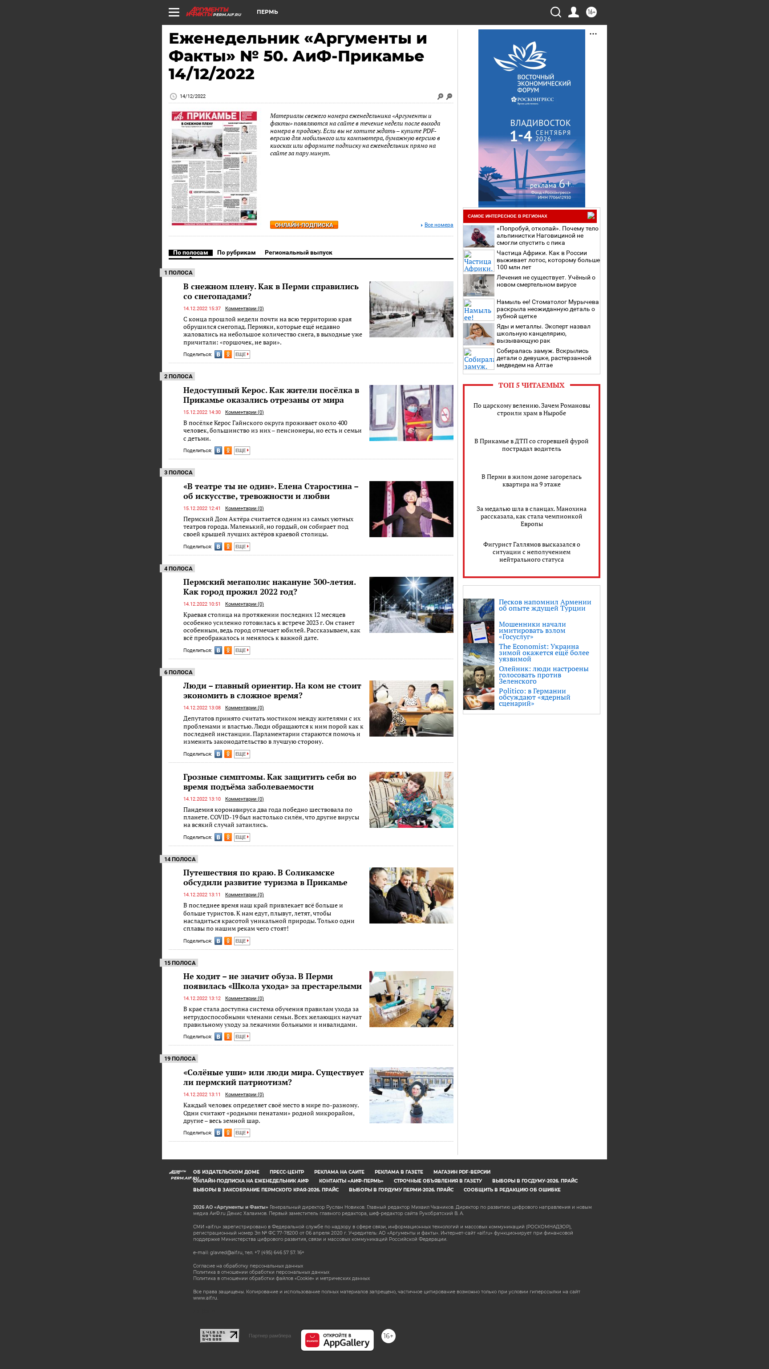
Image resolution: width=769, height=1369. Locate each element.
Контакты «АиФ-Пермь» (351, 1181)
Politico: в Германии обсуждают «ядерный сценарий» (535, 697)
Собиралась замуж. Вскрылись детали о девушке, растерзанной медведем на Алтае (544, 358)
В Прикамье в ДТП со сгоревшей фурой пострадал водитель (531, 444)
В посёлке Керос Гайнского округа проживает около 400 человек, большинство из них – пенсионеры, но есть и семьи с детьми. (272, 430)
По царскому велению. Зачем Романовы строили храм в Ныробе (532, 409)
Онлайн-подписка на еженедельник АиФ (251, 1181)
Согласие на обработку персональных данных (248, 1266)
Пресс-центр (287, 1172)
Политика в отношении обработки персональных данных (261, 1272)
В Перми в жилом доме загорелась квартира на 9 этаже (532, 480)
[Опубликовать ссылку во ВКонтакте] (218, 354)
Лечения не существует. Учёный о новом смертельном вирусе (546, 281)
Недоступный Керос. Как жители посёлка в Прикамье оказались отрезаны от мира (271, 395)
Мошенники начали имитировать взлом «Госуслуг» (532, 630)
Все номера (439, 225)
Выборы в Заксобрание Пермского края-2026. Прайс (266, 1190)
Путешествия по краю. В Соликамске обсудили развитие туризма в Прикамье (265, 877)
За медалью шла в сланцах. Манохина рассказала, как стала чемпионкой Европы (532, 516)
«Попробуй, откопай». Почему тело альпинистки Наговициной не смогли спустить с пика (548, 235)
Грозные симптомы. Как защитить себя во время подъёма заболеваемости (269, 781)
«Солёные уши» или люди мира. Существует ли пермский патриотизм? (273, 1077)
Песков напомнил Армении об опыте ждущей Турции (545, 605)
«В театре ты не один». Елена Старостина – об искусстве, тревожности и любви (270, 491)
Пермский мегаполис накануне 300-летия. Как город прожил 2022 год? (269, 586)
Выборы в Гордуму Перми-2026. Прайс (401, 1190)
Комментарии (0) (244, 309)
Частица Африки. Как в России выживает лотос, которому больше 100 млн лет (548, 260)
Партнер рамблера (270, 1335)
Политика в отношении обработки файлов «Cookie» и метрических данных (281, 1278)
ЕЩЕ (241, 354)
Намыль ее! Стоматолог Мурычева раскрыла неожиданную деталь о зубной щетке (548, 309)
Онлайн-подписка (304, 225)
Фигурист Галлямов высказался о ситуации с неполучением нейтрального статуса (531, 551)
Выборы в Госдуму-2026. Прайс (535, 1181)
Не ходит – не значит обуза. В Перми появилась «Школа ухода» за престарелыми (272, 981)
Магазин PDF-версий (461, 1172)
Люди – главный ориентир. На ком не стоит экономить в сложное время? (272, 690)
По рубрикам (236, 252)
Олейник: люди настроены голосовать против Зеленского (544, 674)
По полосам (190, 252)
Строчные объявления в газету (438, 1181)
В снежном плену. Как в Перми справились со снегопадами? (271, 291)
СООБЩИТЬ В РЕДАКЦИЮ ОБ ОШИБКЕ (512, 1190)
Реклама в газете (399, 1172)
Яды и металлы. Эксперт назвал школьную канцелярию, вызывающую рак (544, 333)
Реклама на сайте (339, 1172)
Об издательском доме (226, 1172)
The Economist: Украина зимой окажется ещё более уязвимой (544, 652)
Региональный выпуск (298, 252)
